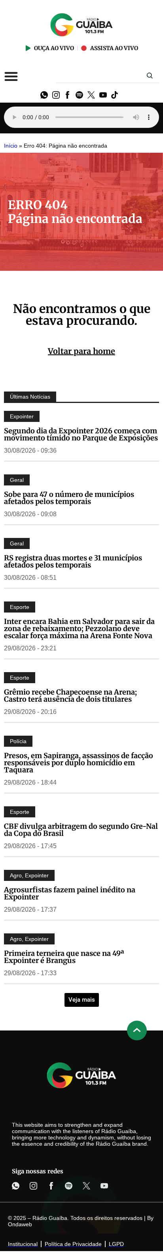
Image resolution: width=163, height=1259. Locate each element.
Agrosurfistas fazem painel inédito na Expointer (69, 893)
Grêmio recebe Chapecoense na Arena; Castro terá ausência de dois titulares (70, 696)
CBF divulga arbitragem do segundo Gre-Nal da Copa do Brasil (81, 830)
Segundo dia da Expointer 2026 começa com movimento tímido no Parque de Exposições (81, 434)
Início (10, 146)
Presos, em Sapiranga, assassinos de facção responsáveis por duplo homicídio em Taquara (78, 762)
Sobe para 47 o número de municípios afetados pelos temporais (69, 498)
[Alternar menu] (11, 76)
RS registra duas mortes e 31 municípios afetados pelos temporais (73, 561)
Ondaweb (20, 1224)
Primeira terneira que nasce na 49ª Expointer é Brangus (64, 957)
